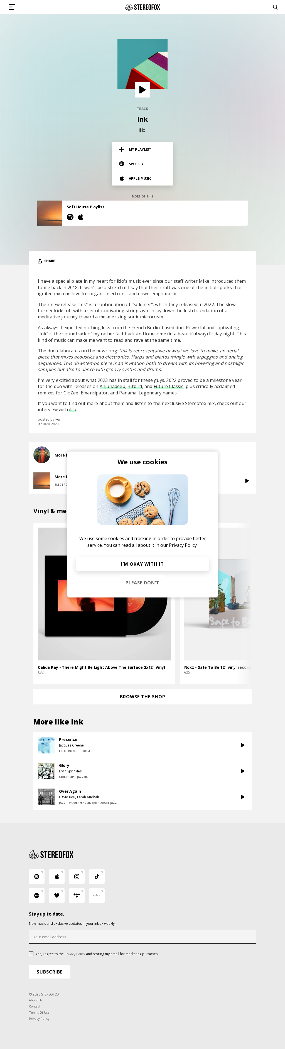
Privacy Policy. (183, 545)
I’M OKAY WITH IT (142, 564)
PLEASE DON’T (142, 583)
